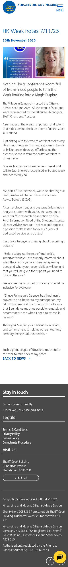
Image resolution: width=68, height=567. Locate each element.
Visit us (21, 478)
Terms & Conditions (15, 429)
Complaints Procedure (17, 442)
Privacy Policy (11, 434)
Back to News (14, 358)
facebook (50, 561)
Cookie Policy (11, 438)
